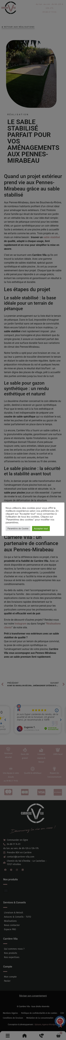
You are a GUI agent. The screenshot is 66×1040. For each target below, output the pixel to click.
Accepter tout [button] (41, 528)
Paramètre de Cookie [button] (18, 528)
